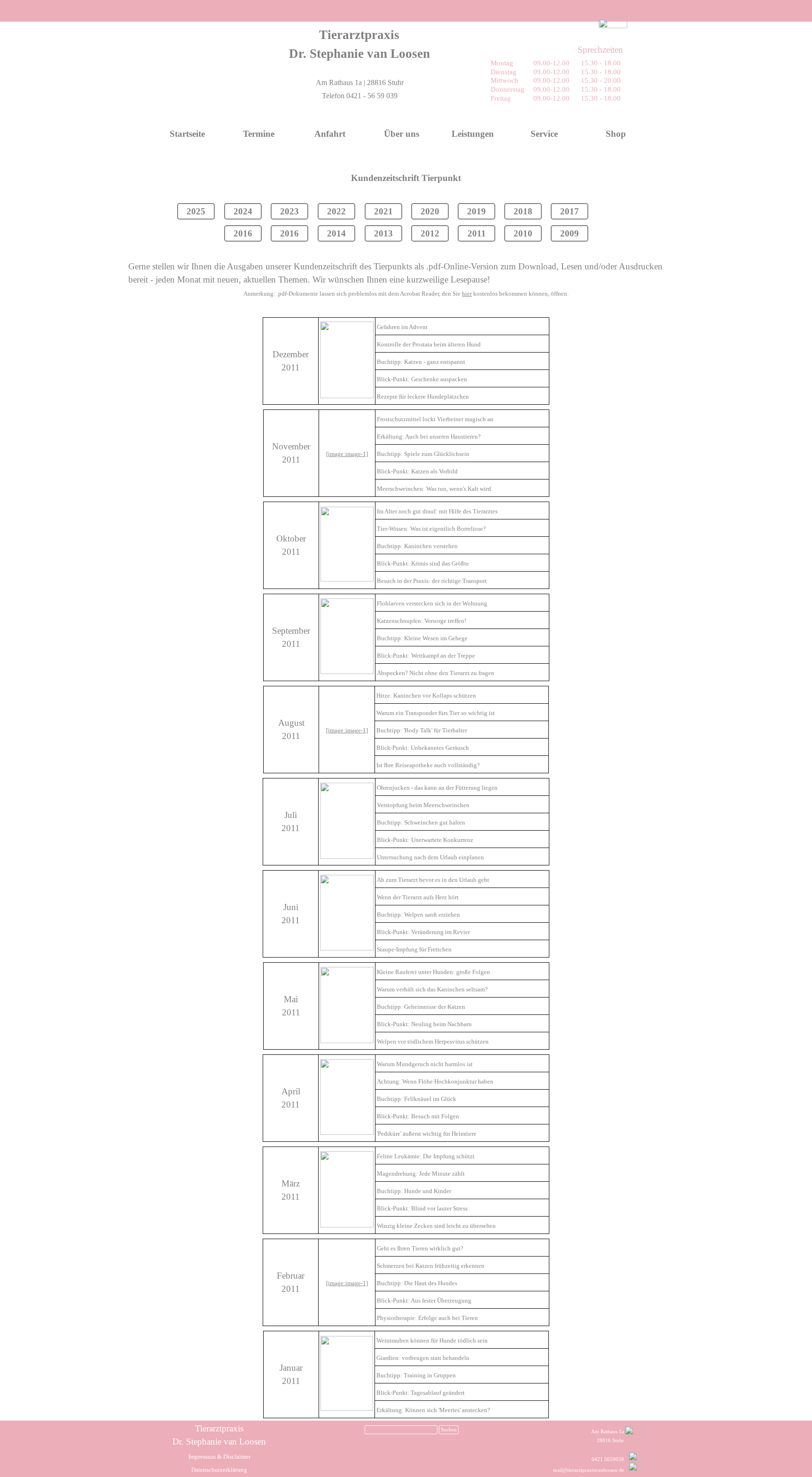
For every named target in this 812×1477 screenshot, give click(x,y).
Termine (258, 134)
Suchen (449, 1429)
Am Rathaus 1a (607, 1431)
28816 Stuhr (610, 1440)
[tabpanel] (359, 44)
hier (467, 293)
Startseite (187, 134)
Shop (616, 134)
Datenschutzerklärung (219, 1469)
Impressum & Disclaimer (219, 1456)
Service (544, 134)
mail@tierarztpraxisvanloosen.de (588, 1470)
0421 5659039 (608, 1459)
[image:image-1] (347, 453)
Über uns (401, 134)
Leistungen (473, 134)
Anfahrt (329, 134)
